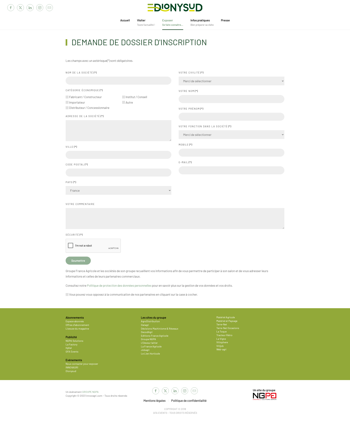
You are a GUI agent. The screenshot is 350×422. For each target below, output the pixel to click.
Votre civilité (191, 72)
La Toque (221, 331)
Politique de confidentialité (189, 400)
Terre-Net (221, 324)
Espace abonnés (75, 321)
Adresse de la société (85, 116)
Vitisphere (222, 342)
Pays (71, 182)
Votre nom (188, 91)
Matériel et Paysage (226, 320)
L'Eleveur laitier (149, 342)
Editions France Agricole (154, 335)
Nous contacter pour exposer (82, 363)
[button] (146, 22)
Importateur (77, 102)
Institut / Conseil (136, 97)
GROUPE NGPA (90, 391)
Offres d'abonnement (77, 324)
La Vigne (221, 338)
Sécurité (74, 234)
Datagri (145, 324)
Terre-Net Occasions (227, 328)
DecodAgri (147, 332)
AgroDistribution (150, 321)
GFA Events (72, 351)
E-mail (185, 162)
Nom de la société (81, 72)
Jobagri (145, 349)
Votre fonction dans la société (205, 126)
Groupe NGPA (148, 339)
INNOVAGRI (72, 367)
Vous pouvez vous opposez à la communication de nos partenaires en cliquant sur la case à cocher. (133, 294)
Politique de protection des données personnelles (119, 285)
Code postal (77, 164)
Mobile (185, 144)
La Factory (71, 344)
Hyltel (69, 347)
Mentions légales (154, 400)
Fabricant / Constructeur (85, 97)
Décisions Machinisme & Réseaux (159, 328)
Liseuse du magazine (77, 328)
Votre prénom (191, 108)
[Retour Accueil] (175, 7)
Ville (71, 146)
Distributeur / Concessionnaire (89, 107)
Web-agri (221, 349)
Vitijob (220, 345)
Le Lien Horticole (150, 353)
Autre (129, 102)
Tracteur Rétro (224, 335)
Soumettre (78, 260)
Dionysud (71, 371)
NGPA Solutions (74, 340)
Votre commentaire (80, 204)
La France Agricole (151, 346)
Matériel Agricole (225, 317)
